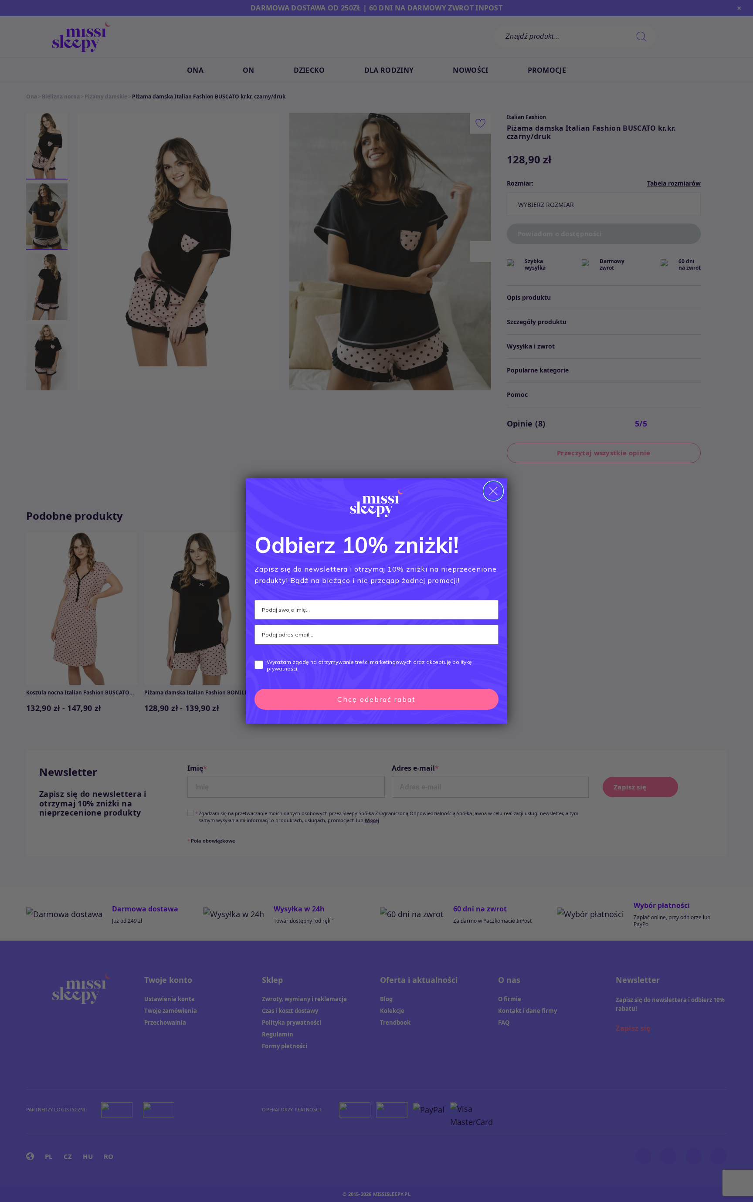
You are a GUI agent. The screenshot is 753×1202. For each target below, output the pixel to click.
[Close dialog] (493, 491)
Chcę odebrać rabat (376, 699)
